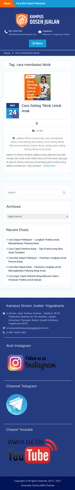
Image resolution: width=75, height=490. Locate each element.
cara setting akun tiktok (30, 142)
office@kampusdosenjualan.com (23, 34)
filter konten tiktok (19, 145)
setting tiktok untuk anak (37, 149)
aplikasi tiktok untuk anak (30, 138)
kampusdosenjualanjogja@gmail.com (28, 328)
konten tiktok (37, 145)
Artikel (39, 130)
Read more (49, 165)
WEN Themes (47, 485)
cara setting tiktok (54, 142)
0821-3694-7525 (15, 31)
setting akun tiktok (55, 145)
